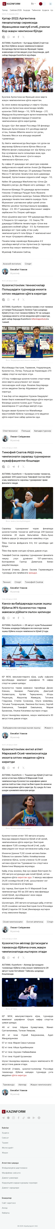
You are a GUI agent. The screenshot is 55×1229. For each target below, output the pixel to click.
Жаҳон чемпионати (40, 1084)
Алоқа (4, 1208)
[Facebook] (18, 37)
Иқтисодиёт (7, 1147)
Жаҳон (5, 1152)
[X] (23, 37)
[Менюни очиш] (50, 4)
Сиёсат (5, 1138)
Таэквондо (8, 1084)
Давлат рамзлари (10, 1178)
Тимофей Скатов (34, 582)
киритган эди (24, 877)
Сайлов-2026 (16, 10)
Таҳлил (5, 1143)
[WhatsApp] (8, 37)
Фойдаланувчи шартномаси (14, 1168)
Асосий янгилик (12, 264)
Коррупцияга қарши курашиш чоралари (19, 1183)
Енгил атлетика (35, 922)
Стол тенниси (10, 431)
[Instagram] (3, 37)
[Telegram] (13, 37)
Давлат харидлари (10, 1188)
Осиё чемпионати (13, 922)
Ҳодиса (45, 10)
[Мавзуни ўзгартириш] (42, 4)
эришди (33, 573)
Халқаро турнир (42, 431)
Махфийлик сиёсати (11, 1173)
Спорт (28, 264)
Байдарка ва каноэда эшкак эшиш (21, 728)
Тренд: (5, 10)
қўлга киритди (19, 1075)
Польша (25, 431)
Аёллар (22, 1084)
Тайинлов (36, 10)
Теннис (7, 582)
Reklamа (5, 1213)
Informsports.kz (39, 319)
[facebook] (18, 1118)
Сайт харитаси (9, 1203)
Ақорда (26, 10)
